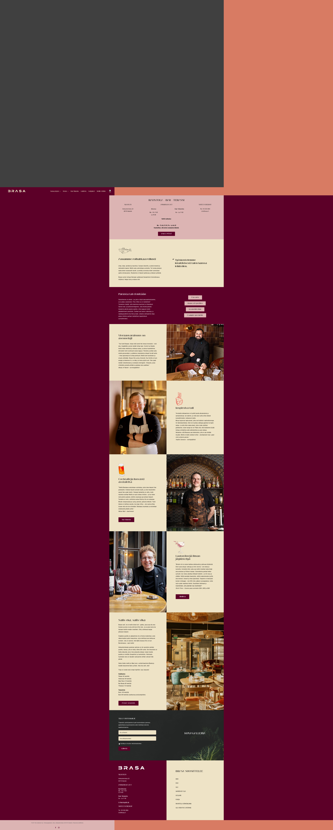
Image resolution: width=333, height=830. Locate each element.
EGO (177, 783)
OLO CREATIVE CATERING (183, 808)
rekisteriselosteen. (137, 743)
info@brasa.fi (205, 211)
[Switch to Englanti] (110, 191)
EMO (177, 779)
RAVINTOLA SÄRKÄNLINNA (183, 804)
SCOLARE (178, 795)
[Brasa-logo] (131, 767)
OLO (177, 787)
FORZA (178, 799)
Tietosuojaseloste (48, 823)
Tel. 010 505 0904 (123, 810)
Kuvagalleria (195, 733)
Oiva (54, 823)
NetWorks (81, 823)
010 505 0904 (206, 209)
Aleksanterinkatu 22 (127, 209)
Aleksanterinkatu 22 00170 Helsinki (64, 823)
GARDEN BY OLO (181, 791)
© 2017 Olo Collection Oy (37, 823)
